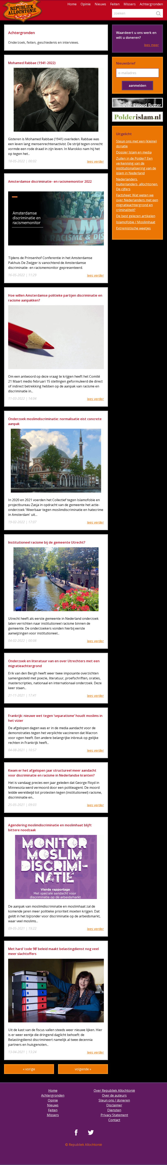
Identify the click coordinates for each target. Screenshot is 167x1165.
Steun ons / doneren (114, 1100)
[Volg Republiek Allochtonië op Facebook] (76, 1132)
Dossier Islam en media (134, 152)
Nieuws (100, 4)
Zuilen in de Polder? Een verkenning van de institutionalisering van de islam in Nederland (136, 165)
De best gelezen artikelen (135, 216)
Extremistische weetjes (133, 228)
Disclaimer (114, 1105)
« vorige (29, 1069)
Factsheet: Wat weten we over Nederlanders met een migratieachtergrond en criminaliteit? (137, 202)
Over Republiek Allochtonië (114, 1090)
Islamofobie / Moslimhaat (135, 222)
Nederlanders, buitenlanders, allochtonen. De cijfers (137, 184)
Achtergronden (151, 4)
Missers (130, 4)
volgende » (83, 1069)
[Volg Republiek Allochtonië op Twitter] (91, 1132)
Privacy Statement (114, 1115)
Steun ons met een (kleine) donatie (136, 143)
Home (72, 4)
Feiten (115, 4)
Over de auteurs (114, 1095)
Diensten (114, 1110)
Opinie (86, 4)
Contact (114, 1120)
